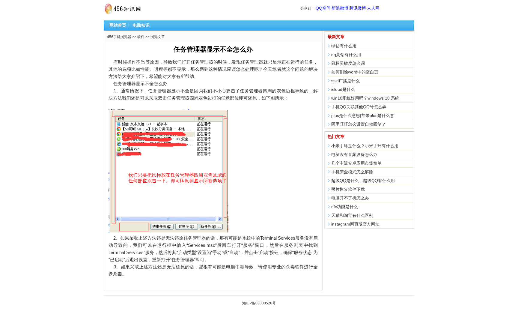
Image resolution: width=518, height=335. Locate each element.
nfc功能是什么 (344, 206)
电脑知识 (141, 25)
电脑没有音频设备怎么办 (354, 154)
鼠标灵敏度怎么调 (348, 63)
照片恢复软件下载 (348, 189)
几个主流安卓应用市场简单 (356, 163)
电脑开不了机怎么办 (350, 198)
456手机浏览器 (119, 37)
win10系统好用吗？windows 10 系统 (365, 98)
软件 (140, 37)
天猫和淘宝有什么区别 (352, 215)
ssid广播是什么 (345, 80)
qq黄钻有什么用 (346, 54)
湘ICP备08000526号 (259, 303)
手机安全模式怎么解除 (352, 171)
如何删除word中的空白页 (354, 72)
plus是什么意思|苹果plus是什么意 (362, 115)
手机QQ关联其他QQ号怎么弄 (358, 106)
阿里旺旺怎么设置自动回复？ (358, 124)
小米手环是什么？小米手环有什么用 (364, 145)
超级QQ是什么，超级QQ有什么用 (363, 180)
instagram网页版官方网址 (355, 224)
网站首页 (117, 25)
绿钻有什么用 (343, 45)
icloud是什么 (343, 89)
